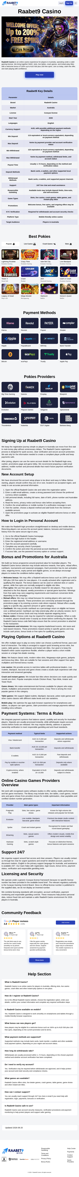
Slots (67, 244)
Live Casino (28, 244)
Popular (9, 244)
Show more (39, 960)
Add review (65, 922)
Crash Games (48, 244)
